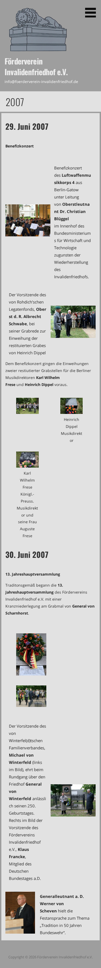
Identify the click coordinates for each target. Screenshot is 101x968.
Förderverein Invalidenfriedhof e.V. (36, 66)
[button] (92, 9)
